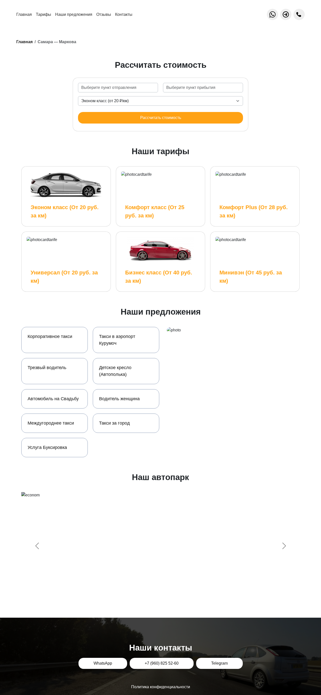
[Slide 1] (147, 591)
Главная (24, 14)
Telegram (219, 663)
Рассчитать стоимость (160, 117)
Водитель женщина (119, 398)
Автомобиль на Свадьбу (53, 398)
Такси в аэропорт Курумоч (117, 340)
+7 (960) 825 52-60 (162, 663)
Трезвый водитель (47, 367)
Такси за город (114, 423)
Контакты (123, 14)
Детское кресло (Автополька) (115, 371)
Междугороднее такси (51, 423)
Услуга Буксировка (47, 447)
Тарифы (43, 14)
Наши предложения (73, 14)
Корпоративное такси (50, 336)
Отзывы (103, 14)
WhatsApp (103, 663)
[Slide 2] (156, 591)
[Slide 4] (174, 591)
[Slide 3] (165, 591)
